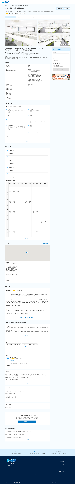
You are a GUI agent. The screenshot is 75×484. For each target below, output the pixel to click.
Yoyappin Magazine (62, 471)
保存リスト (62, 2)
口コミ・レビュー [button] (54, 17)
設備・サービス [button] (21, 17)
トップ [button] (10, 17)
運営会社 (12, 479)
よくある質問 (37, 472)
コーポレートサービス (38, 470)
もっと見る (26, 141)
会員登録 (72, 2)
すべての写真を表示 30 (65, 44)
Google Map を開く (46, 243)
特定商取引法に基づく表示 (31, 479)
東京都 (8, 5)
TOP (5, 5)
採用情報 (16, 479)
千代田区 (12, 5)
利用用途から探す (37, 464)
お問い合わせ (27, 421)
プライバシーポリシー (22, 479)
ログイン (67, 2)
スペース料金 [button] (32, 17)
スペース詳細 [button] (64, 17)
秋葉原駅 (16, 5)
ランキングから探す (38, 468)
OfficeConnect (61, 461)
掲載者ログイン (49, 464)
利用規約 (36, 474)
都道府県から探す (37, 466)
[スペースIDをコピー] (8, 367)
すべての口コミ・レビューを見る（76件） (26, 317)
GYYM (59, 466)
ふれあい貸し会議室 (13, 357)
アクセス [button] (43, 17)
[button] (21, 33)
